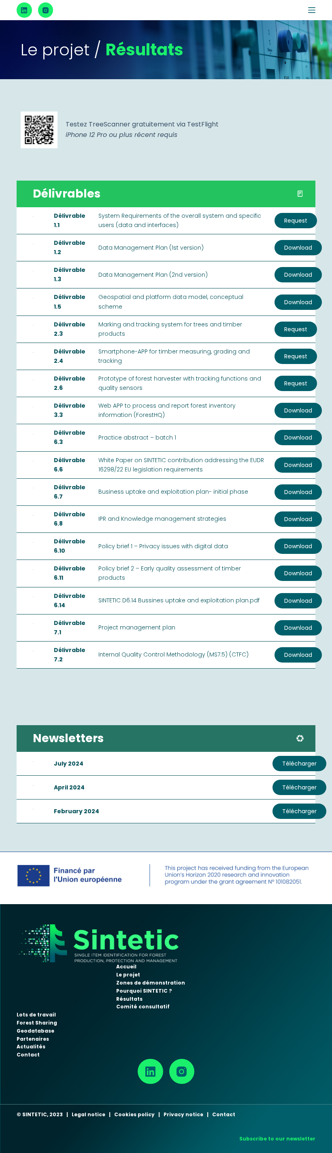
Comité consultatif (143, 1006)
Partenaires (33, 1038)
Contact (28, 1054)
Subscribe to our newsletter (277, 1138)
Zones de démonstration (150, 982)
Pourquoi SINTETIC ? (144, 990)
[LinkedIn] (24, 10)
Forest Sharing (37, 1022)
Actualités (31, 1046)
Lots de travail (36, 1014)
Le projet (128, 974)
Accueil (126, 966)
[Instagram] (45, 10)
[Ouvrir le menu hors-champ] (311, 10)
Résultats (129, 998)
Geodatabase (35, 1030)
